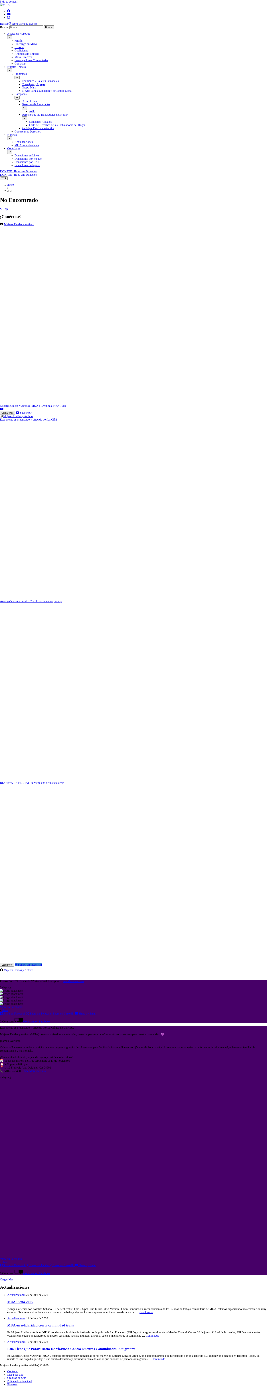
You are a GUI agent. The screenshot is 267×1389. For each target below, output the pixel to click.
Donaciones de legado (27, 165)
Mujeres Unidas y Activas (19, 224)
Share (5, 1010)
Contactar (20, 63)
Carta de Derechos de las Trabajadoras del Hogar (57, 125)
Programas (21, 73)
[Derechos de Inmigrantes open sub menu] (24, 108)
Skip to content (8, 1)
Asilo (32, 111)
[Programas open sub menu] (17, 77)
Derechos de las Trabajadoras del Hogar (45, 114)
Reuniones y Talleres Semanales (40, 80)
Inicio (10, 184)
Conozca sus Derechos (28, 131)
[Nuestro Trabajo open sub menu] (9, 70)
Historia (19, 47)
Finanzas (12, 1384)
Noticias (12, 134)
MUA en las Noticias (27, 145)
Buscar (4, 23)
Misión (19, 40)
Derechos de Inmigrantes (36, 104)
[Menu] (4, 178)
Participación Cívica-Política (38, 128)
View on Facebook (11, 1007)
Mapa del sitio (15, 1374)
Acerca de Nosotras (18, 33)
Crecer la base (30, 101)
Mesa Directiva (23, 57)
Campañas (21, 94)
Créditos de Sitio (16, 1377)
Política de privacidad (19, 1381)
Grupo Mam (29, 87)
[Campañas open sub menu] (17, 98)
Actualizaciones (24, 141)
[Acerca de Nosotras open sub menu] (9, 37)
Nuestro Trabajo (16, 66)
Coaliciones (21, 50)
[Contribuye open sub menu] (9, 152)
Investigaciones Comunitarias (31, 60)
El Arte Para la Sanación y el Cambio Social (47, 90)
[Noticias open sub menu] (9, 138)
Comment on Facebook (36, 1021)
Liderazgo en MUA (26, 43)
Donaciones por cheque (28, 158)
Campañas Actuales (40, 121)
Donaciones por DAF (27, 161)
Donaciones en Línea (27, 155)
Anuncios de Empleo (27, 53)
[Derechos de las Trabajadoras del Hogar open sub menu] (24, 118)
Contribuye (13, 148)
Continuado (146, 1312)
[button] (18, 23)
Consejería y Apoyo (33, 84)
